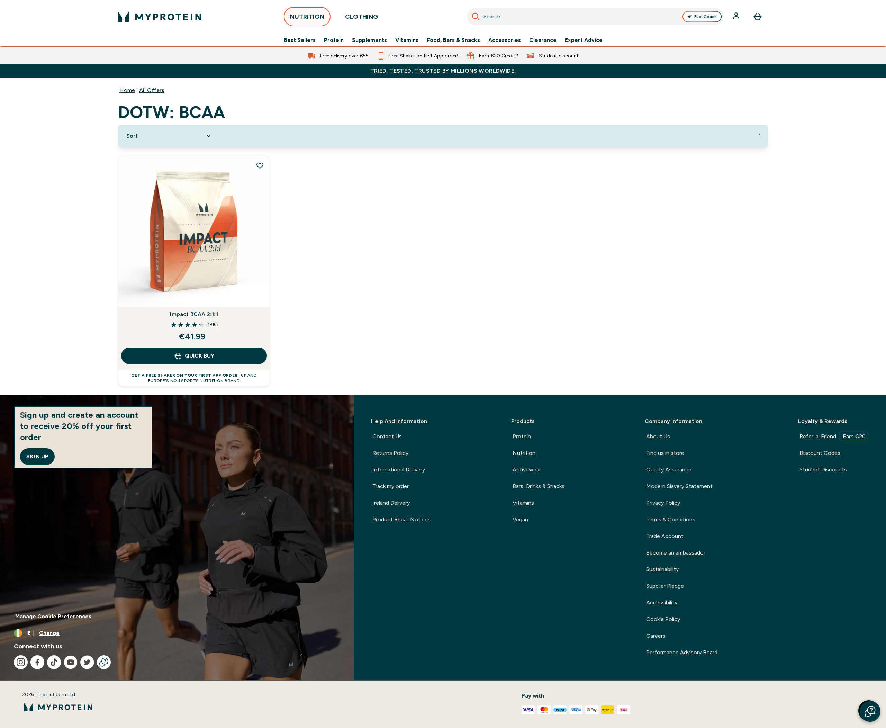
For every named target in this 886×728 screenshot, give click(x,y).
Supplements (369, 40)
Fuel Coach (705, 16)
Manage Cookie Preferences (53, 616)
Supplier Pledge (665, 586)
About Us (658, 436)
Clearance (543, 40)
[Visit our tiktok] (54, 662)
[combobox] (595, 16)
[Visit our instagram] (21, 662)
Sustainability (662, 569)
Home (127, 90)
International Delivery (398, 470)
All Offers (151, 90)
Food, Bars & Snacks (453, 40)
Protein (334, 40)
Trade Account (665, 536)
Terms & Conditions (670, 519)
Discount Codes (819, 453)
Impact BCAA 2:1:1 (194, 314)
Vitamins (406, 40)
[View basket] (757, 16)
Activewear (527, 470)
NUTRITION (307, 16)
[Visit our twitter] (87, 662)
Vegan (520, 519)
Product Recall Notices (401, 519)
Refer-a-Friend (832, 436)
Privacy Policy (663, 503)
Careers (656, 636)
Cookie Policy (663, 619)
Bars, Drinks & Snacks (538, 486)
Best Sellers (300, 40)
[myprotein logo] (159, 16)
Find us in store (665, 453)
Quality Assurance (668, 470)
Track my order (390, 486)
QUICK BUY (199, 356)
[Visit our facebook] (37, 662)
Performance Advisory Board (681, 652)
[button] (870, 711)
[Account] (736, 16)
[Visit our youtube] (71, 662)
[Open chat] (104, 662)
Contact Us (387, 436)
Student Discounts (823, 470)
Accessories (504, 40)
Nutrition (524, 453)
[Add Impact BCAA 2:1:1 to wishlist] (260, 165)
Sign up (37, 456)
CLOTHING (361, 16)
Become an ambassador (675, 553)
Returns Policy (390, 453)
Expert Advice (584, 40)
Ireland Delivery (391, 503)
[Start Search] (476, 16)
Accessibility (661, 602)
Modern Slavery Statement (679, 486)
